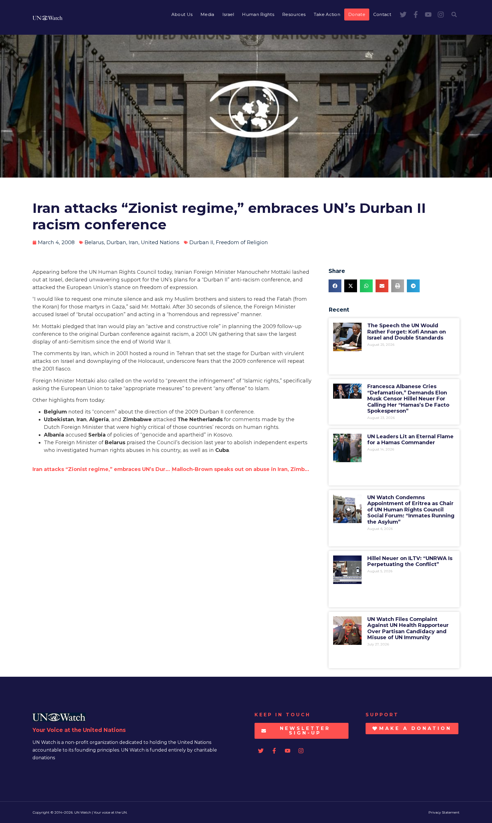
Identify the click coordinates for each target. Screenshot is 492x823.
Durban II (201, 242)
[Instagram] (440, 14)
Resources (294, 14)
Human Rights (258, 14)
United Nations (160, 242)
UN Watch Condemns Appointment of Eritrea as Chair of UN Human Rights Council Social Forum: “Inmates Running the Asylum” (410, 509)
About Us (181, 14)
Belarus (94, 242)
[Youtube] (428, 14)
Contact (382, 14)
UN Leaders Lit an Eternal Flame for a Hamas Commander (410, 439)
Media (207, 14)
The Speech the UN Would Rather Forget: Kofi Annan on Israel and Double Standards (406, 331)
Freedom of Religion (242, 242)
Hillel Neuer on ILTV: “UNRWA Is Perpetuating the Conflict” (409, 561)
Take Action (327, 14)
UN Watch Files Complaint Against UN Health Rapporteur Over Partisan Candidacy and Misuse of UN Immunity (408, 628)
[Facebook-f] (415, 14)
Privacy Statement (444, 812)
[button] (454, 14)
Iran (133, 242)
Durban (116, 242)
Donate (356, 14)
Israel (228, 14)
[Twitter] (403, 14)
